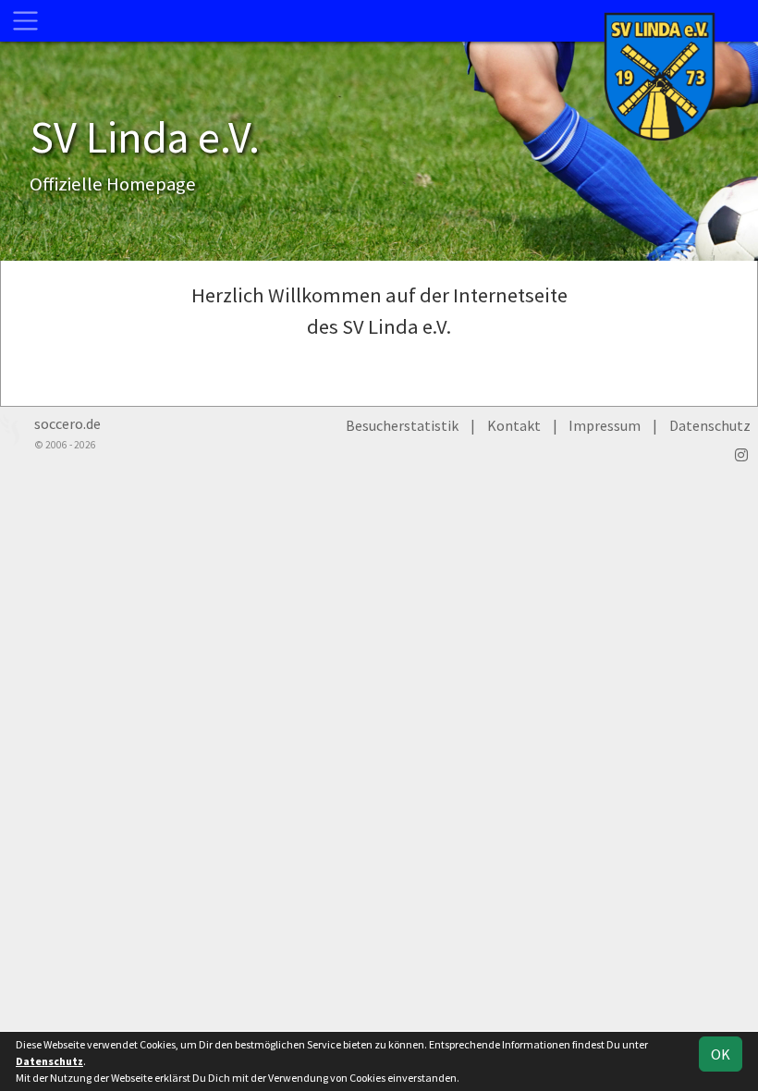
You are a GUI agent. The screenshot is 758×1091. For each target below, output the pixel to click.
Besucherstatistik (402, 425)
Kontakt (514, 425)
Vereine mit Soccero (379, 370)
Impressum (604, 425)
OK (720, 1054)
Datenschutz (710, 425)
